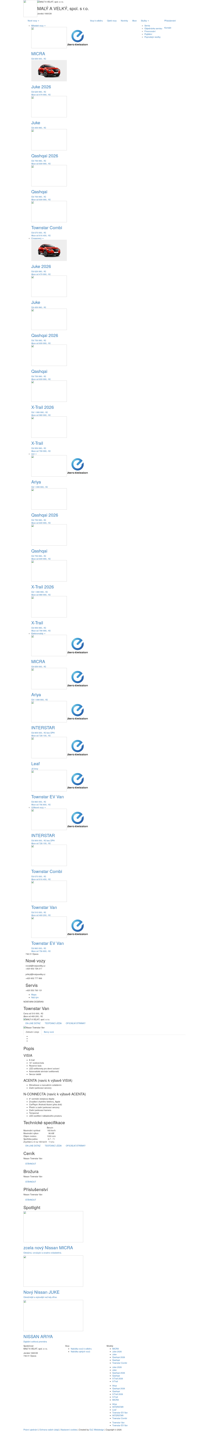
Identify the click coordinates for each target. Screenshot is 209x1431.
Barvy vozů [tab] (49, 1031)
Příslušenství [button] (170, 20)
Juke (114, 1354)
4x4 (33, 453)
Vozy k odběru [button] (96, 20)
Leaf (114, 1409)
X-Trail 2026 (117, 1378)
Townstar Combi (119, 1362)
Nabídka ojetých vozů (80, 1351)
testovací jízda (53, 1023)
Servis (147, 25)
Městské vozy (37, 25)
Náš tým (35, 997)
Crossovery (36, 238)
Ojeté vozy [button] (112, 20)
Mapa (33, 994)
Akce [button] (134, 20)
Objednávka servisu (153, 28)
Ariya (114, 1385)
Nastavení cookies (69, 1429)
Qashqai (116, 1360)
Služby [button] (144, 20)
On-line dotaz (33, 1023)
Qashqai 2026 (118, 1357)
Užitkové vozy (37, 807)
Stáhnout (30, 1163)
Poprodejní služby (152, 36)
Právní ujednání (30, 1429)
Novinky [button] (124, 20)
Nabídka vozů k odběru (81, 1348)
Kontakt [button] (167, 27)
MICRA (115, 1348)
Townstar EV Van (120, 1412)
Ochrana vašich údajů (49, 1429)
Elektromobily (37, 633)
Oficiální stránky (75, 1023)
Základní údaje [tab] (32, 1031)
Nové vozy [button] (33, 20)
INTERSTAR (117, 1406)
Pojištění (148, 34)
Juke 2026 (117, 1351)
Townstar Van (118, 1422)
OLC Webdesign (96, 1429)
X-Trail (115, 1381)
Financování (150, 31)
